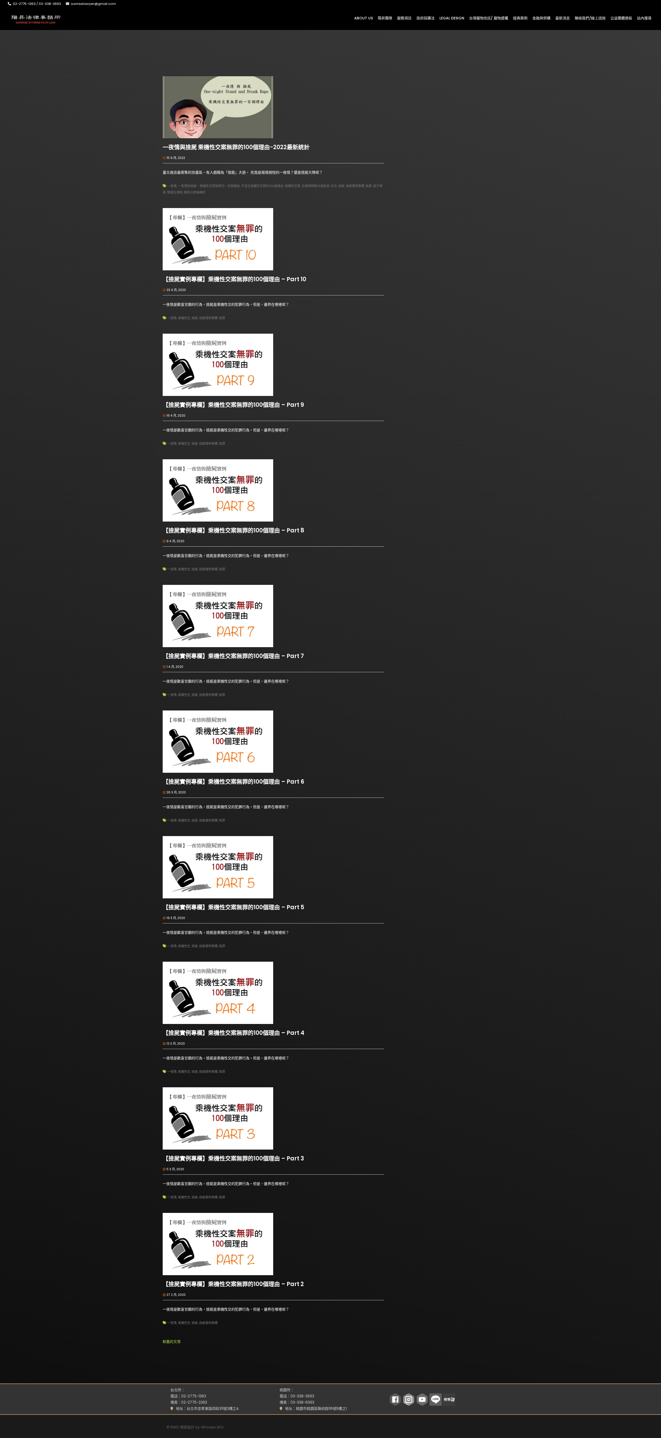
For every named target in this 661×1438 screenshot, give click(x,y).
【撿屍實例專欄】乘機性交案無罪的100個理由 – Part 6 (233, 782)
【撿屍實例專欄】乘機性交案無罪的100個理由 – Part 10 (234, 279)
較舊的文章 (172, 1341)
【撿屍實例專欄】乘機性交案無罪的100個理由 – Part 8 (233, 530)
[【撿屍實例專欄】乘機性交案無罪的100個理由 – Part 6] (218, 741)
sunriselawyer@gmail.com (93, 3)
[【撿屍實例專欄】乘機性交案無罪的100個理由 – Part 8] (218, 490)
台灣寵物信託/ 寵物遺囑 (488, 18)
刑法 (334, 186)
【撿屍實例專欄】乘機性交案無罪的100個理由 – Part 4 (233, 1033)
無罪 (369, 186)
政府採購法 (425, 18)
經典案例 (520, 18)
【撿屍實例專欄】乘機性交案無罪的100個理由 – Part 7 (233, 656)
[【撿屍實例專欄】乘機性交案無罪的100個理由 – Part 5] (218, 866)
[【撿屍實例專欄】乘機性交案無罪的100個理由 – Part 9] (218, 364)
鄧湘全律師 (175, 192)
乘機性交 (184, 318)
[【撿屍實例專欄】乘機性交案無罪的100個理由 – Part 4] (218, 992)
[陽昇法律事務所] (36, 19)
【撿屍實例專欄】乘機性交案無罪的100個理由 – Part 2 (233, 1284)
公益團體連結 (621, 18)
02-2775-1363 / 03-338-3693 (37, 3)
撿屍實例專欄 (355, 186)
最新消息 (562, 18)
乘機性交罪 (292, 186)
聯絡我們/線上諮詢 (590, 18)
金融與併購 (541, 18)
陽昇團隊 (385, 18)
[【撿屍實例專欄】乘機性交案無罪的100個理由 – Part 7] (218, 615)
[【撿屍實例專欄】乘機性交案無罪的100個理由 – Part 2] (218, 1243)
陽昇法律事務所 (195, 192)
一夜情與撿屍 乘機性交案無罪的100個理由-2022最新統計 (236, 147)
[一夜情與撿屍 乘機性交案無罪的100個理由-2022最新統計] (218, 107)
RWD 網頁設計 (182, 1427)
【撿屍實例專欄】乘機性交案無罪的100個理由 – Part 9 (233, 405)
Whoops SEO (212, 1427)
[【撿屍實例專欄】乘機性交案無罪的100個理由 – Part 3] (218, 1118)
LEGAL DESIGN (451, 18)
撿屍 (341, 186)
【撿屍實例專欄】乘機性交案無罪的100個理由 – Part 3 (233, 1158)
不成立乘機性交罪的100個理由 (262, 186)
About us (363, 18)
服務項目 (404, 18)
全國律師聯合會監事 (315, 186)
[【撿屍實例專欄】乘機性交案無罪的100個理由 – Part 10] (218, 239)
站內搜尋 (644, 18)
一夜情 (172, 186)
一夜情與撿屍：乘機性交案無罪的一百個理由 (209, 186)
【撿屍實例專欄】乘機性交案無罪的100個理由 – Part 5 (233, 907)
